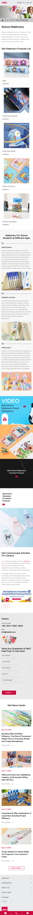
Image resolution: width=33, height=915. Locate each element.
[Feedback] (27, 913)
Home (6, 20)
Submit (8, 692)
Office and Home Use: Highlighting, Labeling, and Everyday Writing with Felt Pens (16, 777)
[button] (3, 606)
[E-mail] (5, 913)
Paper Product (8, 186)
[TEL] (16, 913)
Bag (4, 81)
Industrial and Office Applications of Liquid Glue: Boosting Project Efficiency (16, 815)
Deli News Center (16, 705)
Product (11, 20)
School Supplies (9, 222)
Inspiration (6, 883)
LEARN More (16, 868)
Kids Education (9, 151)
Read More (6, 745)
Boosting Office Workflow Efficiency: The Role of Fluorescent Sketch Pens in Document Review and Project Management (16, 737)
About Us (5, 887)
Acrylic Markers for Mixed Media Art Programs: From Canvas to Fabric (15, 854)
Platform (23, 2)
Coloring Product (9, 116)
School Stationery (22, 20)
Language (5, 897)
